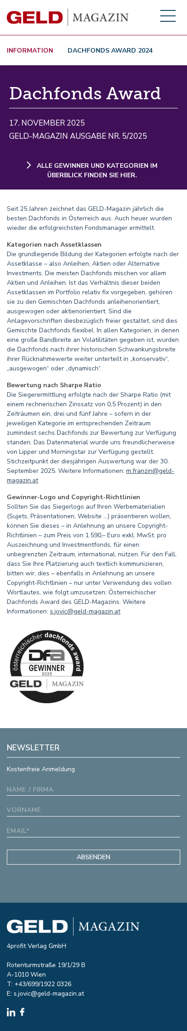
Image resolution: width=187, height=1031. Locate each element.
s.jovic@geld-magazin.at (85, 611)
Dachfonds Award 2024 (110, 50)
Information (30, 50)
